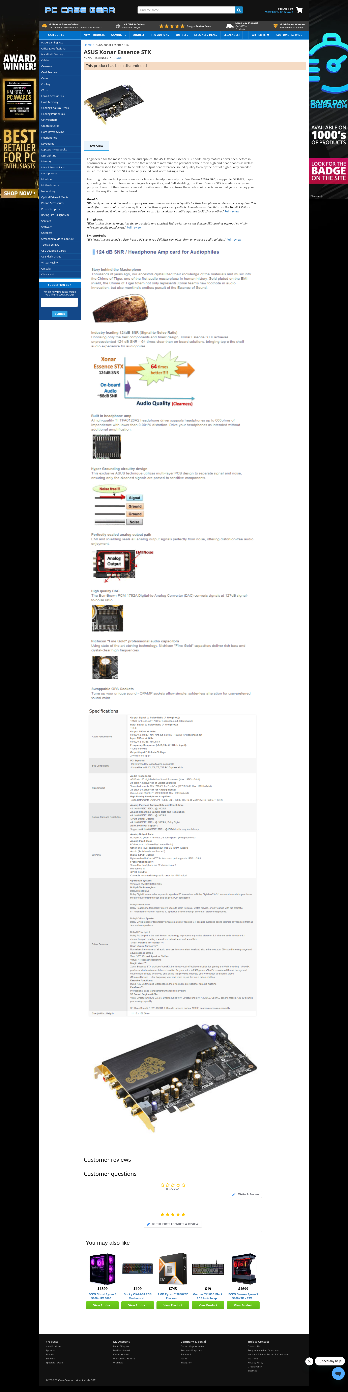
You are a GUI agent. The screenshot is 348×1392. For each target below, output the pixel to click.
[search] (239, 9)
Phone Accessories (52, 203)
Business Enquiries (191, 1350)
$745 (173, 1288)
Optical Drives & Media (54, 197)
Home (88, 45)
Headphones (49, 137)
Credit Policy (255, 1366)
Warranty (253, 1358)
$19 (208, 1288)
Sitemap (252, 1370)
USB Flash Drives (51, 256)
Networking (48, 191)
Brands (50, 1354)
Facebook (186, 1354)
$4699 (243, 1288)
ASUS (118, 58)
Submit (60, 314)
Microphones (49, 173)
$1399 (102, 1288)
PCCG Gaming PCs (52, 42)
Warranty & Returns (124, 1358)
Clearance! (47, 274)
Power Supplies (50, 209)
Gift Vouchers (49, 119)
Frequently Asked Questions (263, 1350)
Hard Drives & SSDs (52, 132)
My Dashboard (121, 1350)
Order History (120, 1354)
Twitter (184, 1358)
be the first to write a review (175, 1224)
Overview (96, 146)
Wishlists (118, 1362)
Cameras (46, 66)
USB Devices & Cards (53, 250)
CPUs (44, 90)
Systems (50, 1350)
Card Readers (49, 72)
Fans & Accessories (52, 96)
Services (46, 221)
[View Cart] (298, 9)
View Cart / (272, 12)
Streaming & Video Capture (57, 239)
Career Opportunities (192, 1346)
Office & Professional (53, 48)
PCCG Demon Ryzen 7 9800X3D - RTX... (243, 1296)
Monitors (46, 179)
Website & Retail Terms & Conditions (268, 1354)
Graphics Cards (50, 126)
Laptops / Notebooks (54, 149)
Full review (231, 211)
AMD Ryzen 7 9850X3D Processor (172, 1296)
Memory (46, 161)
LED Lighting (48, 155)
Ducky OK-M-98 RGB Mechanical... (137, 1296)
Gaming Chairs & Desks (55, 108)
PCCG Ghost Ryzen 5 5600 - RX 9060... (102, 1296)
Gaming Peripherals (53, 114)
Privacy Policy (255, 1362)
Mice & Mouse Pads (53, 167)
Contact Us (254, 1346)
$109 (138, 1288)
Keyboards (47, 143)
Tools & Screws (50, 244)
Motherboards (50, 185)
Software (46, 227)
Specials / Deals (54, 1362)
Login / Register (121, 1346)
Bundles (50, 1358)
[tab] (246, 1194)
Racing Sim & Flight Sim (55, 215)
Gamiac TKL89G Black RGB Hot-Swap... (208, 1296)
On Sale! (46, 268)
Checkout (286, 12)
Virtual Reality (49, 262)
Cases (44, 78)
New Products (53, 1346)
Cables (45, 60)
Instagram (186, 1362)
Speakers (46, 233)
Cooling (45, 84)
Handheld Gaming (52, 54)
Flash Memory (49, 102)
